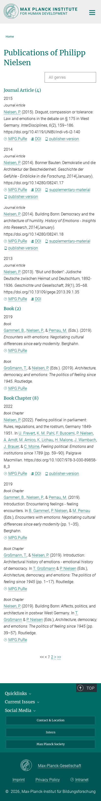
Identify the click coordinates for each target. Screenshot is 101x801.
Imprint (19, 779)
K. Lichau (45, 440)
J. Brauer (11, 446)
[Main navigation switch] (92, 12)
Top (90, 688)
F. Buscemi (65, 433)
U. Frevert (27, 433)
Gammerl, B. (14, 330)
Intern (50, 732)
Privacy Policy (48, 779)
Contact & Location (50, 720)
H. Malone (64, 440)
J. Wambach (85, 440)
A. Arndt (10, 440)
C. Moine (31, 446)
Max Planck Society (51, 744)
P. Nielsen (84, 433)
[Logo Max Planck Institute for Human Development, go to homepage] (41, 11)
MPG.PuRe (17, 138)
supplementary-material (69, 189)
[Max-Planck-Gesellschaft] (29, 765)
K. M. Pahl (45, 433)
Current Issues (20, 701)
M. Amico (27, 440)
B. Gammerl (39, 510)
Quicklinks (16, 693)
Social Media (18, 710)
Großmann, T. (15, 368)
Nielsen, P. (12, 112)
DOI (38, 138)
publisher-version (64, 138)
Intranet (81, 779)
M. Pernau (81, 510)
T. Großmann (44, 568)
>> (59, 657)
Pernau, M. (58, 330)
